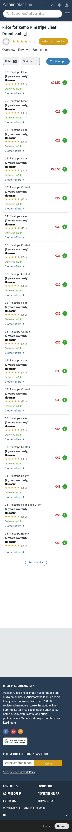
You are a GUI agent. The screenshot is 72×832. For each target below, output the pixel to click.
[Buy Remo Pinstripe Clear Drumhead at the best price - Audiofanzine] (17, 5)
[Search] (7, 13)
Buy (64, 82)
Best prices (40, 49)
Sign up (48, 763)
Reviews (24, 49)
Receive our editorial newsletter (25, 754)
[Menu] (67, 13)
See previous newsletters (19, 772)
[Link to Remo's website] (24, 34)
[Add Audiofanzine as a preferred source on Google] (15, 741)
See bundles (36, 562)
